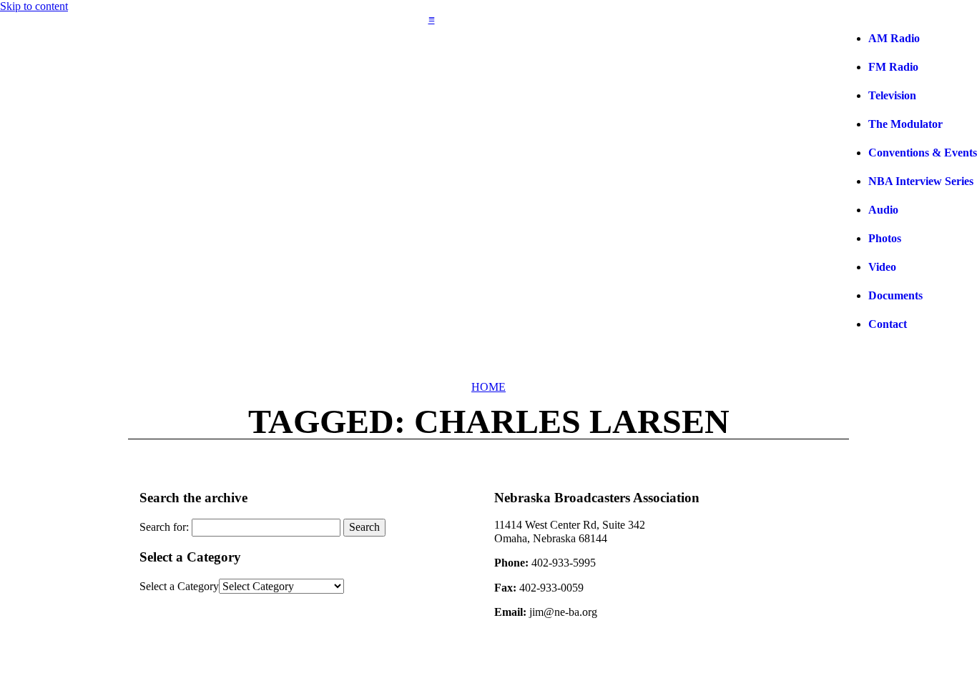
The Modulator (905, 124)
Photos (884, 238)
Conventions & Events (922, 152)
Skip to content (34, 6)
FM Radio (893, 67)
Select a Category (179, 586)
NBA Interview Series (920, 181)
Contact (887, 324)
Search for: (164, 527)
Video (882, 267)
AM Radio (894, 38)
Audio (883, 210)
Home (488, 387)
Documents (895, 295)
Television (892, 95)
